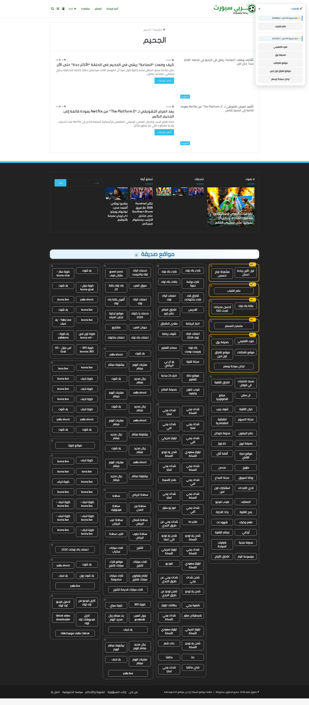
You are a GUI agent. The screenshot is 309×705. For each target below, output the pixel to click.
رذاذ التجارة (222, 512)
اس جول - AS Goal (63, 349)
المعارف (246, 501)
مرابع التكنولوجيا (222, 397)
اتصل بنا (55, 692)
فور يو (169, 563)
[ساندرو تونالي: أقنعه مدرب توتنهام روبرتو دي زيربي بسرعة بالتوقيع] (180, 191)
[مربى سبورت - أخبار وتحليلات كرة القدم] (235, 8)
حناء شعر (169, 643)
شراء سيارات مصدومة (116, 577)
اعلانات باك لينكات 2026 (75, 549)
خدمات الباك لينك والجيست (140, 272)
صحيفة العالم (169, 389)
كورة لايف (87, 378)
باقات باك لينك (169, 281)
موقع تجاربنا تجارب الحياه (116, 315)
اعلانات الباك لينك (169, 297)
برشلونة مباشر (116, 364)
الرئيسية (158, 29)
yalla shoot (116, 354)
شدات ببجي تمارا (169, 412)
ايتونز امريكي (169, 438)
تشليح (140, 547)
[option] (230, 207)
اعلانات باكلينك (116, 337)
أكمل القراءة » (164, 80)
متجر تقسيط (169, 479)
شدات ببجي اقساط (192, 410)
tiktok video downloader (63, 617)
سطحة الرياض (140, 494)
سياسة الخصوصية (72, 692)
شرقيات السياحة (222, 544)
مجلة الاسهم (246, 419)
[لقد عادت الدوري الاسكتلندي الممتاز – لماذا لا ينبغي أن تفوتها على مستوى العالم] (163, 191)
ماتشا (169, 657)
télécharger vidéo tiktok (75, 633)
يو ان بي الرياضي (169, 363)
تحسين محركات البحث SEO (222, 308)
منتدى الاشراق (169, 323)
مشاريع (116, 327)
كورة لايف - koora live (87, 503)
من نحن (133, 692)
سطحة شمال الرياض (140, 521)
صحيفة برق (222, 342)
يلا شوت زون (87, 575)
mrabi (168, 60)
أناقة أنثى (222, 453)
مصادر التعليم (169, 347)
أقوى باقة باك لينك (116, 301)
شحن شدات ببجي (193, 579)
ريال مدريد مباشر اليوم (139, 646)
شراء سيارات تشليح (140, 563)
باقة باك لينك (245, 305)
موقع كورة (75, 445)
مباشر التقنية (222, 532)
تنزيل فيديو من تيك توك (86, 602)
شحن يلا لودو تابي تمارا (169, 537)
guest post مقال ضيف (116, 273)
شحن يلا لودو (192, 591)
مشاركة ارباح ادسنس (222, 273)
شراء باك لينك (192, 270)
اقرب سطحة (116, 533)
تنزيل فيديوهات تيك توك (87, 619)
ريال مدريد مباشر (140, 380)
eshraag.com (170, 692)
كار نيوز (222, 443)
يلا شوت (140, 353)
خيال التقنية (245, 409)
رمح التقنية (246, 512)
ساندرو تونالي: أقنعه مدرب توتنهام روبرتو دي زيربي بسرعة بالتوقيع (118, 211)
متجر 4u (192, 521)
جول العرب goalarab (140, 617)
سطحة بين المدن (140, 507)
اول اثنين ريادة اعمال (245, 272)
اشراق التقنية (222, 382)
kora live (63, 368)
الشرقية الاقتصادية (222, 421)
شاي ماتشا (192, 667)
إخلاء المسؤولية (116, 692)
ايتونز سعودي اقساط (193, 453)
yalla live (128, 673)
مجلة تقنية (192, 361)
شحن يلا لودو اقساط (169, 453)
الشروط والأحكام (95, 692)
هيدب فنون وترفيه (193, 391)
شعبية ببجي (193, 605)
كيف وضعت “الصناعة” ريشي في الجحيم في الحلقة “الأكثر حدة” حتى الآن (115, 65)
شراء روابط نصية (193, 283)
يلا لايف (128, 629)
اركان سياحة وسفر (234, 366)
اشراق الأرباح (222, 556)
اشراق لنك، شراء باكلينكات (192, 297)
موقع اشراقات (245, 352)
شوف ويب (222, 409)
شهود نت (222, 522)
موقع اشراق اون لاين (222, 354)
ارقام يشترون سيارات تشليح (140, 577)
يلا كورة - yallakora (63, 335)
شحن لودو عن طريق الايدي (169, 593)
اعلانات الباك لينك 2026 (193, 335)
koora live (63, 299)
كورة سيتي (116, 605)
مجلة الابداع (222, 477)
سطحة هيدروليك (116, 507)
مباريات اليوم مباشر (140, 366)
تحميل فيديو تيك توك (63, 603)
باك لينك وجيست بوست (193, 349)
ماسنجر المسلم (234, 325)
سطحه (116, 495)
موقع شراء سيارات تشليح (116, 563)
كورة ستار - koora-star (63, 273)
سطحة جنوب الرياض (140, 535)
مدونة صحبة (246, 542)
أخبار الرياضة (112, 9)
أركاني (246, 532)
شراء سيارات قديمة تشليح (128, 589)
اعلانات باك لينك (140, 337)
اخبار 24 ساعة (169, 375)
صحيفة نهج (245, 443)
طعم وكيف (245, 522)
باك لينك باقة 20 (116, 287)
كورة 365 (140, 604)
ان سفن (246, 395)
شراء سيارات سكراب (116, 549)
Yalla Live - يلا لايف (63, 321)
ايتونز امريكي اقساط (169, 551)
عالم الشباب (234, 290)
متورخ (246, 467)
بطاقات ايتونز (169, 605)
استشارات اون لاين (222, 489)
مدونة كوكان (222, 433)
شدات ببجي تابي (169, 425)
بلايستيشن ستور (193, 615)
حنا (192, 657)
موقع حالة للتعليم (193, 377)
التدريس (192, 309)
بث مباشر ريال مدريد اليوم (116, 617)
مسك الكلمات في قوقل (246, 383)
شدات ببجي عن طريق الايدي (169, 523)
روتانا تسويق (246, 477)
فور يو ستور (169, 507)
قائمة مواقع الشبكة (202, 692)
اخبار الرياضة (193, 323)
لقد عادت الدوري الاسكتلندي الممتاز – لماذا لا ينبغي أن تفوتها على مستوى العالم (233, 218)
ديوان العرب (140, 327)
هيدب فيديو (222, 501)
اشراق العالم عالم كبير (169, 311)
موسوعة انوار (246, 556)
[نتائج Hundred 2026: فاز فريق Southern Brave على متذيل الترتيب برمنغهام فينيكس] (196, 191)
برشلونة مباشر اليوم (116, 647)
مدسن (222, 467)
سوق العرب (140, 285)
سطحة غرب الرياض (116, 521)
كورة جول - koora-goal (87, 287)
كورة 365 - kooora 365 (87, 349)
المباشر (98, 9)
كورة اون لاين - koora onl (87, 335)
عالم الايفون (246, 433)
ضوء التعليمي (246, 341)
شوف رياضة (169, 333)
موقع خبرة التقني (245, 455)
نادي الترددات (246, 487)
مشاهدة (85, 9)
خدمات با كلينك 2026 (140, 315)
